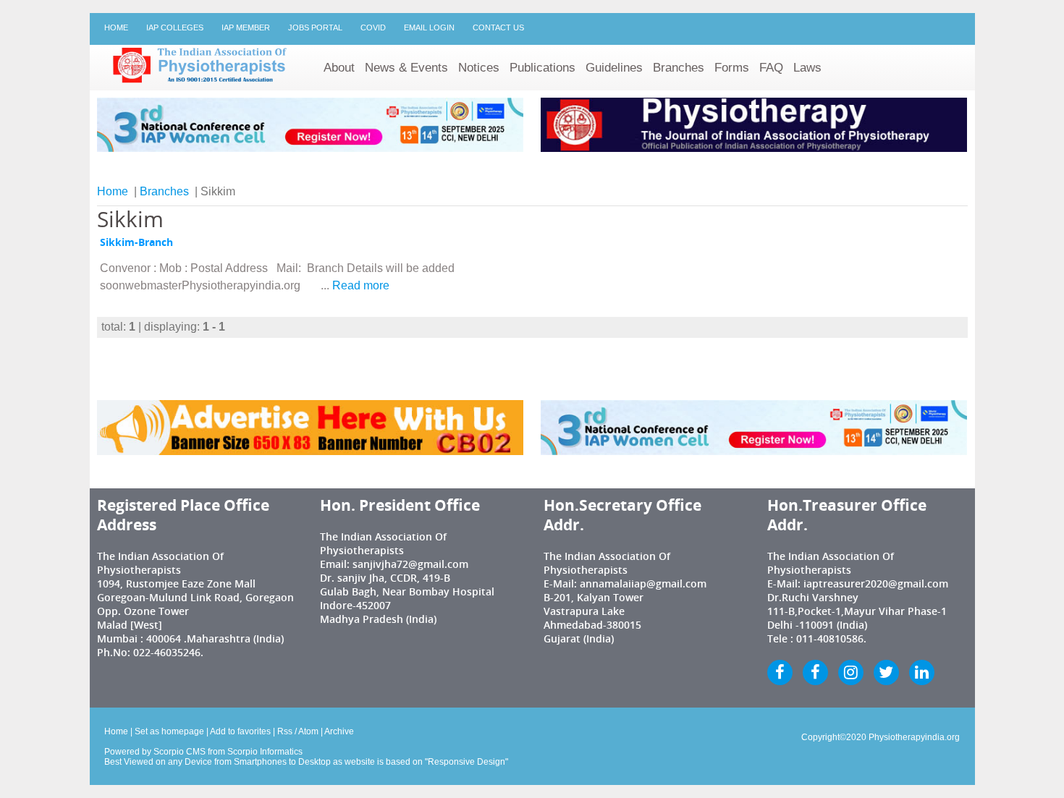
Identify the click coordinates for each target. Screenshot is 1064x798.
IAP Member (245, 27)
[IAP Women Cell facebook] (815, 672)
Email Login (429, 27)
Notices (478, 68)
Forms (731, 68)
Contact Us (498, 27)
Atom (308, 731)
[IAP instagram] (851, 672)
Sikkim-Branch (136, 242)
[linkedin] (921, 672)
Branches (678, 68)
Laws (807, 68)
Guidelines (614, 68)
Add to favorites (240, 731)
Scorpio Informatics (265, 752)
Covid (373, 27)
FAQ (771, 68)
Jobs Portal (315, 27)
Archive (339, 731)
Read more (360, 285)
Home (116, 27)
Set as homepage (169, 731)
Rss (284, 731)
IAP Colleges (174, 27)
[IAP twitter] (886, 672)
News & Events (406, 68)
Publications (542, 68)
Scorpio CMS (179, 752)
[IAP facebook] (780, 672)
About (339, 68)
